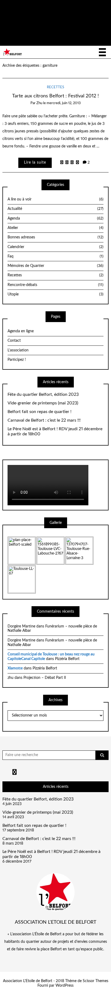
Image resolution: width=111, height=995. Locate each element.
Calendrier (55, 247)
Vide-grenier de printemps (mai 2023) (43, 403)
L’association (18, 350)
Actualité (55, 209)
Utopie (55, 294)
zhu (39, 103)
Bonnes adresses (55, 237)
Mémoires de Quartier (55, 266)
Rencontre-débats (55, 285)
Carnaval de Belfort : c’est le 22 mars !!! (44, 420)
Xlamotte (15, 668)
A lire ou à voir (55, 199)
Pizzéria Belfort (67, 659)
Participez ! (17, 360)
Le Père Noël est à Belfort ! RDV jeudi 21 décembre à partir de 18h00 (55, 431)
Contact (14, 341)
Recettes (55, 87)
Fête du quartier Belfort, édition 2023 (43, 394)
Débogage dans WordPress (86, 30)
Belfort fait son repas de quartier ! (39, 412)
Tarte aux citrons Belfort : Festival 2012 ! (55, 96)
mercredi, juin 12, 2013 (64, 103)
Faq (55, 256)
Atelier (55, 228)
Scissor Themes (95, 981)
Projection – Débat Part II (44, 678)
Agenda (55, 218)
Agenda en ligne (21, 331)
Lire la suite (35, 162)
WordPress (65, 985)
